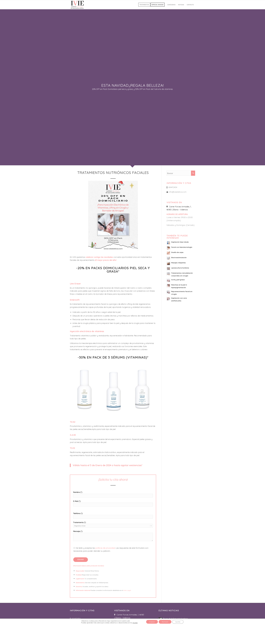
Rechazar (165, 622)
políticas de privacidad (105, 548)
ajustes (135, 623)
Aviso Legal (127, 590)
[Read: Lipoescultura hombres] (168, 269)
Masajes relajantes (178, 263)
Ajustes (177, 622)
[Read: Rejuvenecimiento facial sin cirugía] (168, 292)
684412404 (172, 187)
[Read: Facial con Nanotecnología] (168, 248)
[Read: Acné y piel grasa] (168, 280)
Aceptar (152, 622)
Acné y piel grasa (178, 280)
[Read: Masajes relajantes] (168, 263)
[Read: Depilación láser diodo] (168, 243)
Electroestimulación (179, 258)
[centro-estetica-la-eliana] (77, 4)
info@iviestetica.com (177, 192)
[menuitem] (144, 4)
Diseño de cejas (177, 252)
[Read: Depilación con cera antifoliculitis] (168, 299)
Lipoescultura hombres (180, 268)
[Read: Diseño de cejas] (168, 253)
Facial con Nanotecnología (181, 247)
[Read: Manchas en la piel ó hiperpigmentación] (168, 285)
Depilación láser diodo (180, 242)
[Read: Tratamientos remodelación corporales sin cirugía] (168, 274)
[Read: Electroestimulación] (168, 258)
